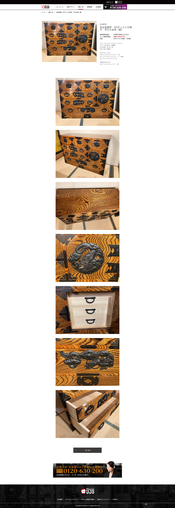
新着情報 (89, 7)
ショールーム (59, 7)
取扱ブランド (71, 7)
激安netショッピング (103, 499)
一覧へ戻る (87, 450)
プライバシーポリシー (71, 499)
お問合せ (115, 499)
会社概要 (98, 7)
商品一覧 (80, 7)
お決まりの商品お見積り (88, 499)
